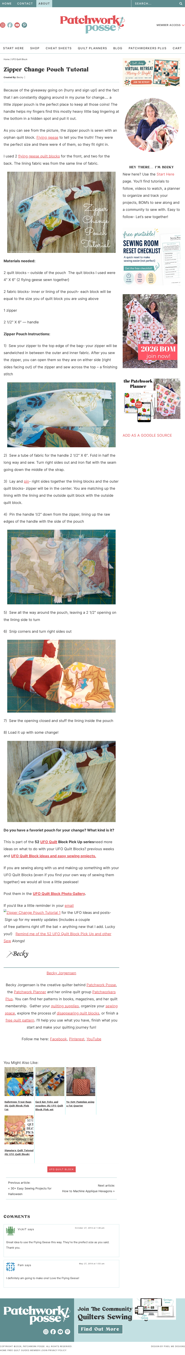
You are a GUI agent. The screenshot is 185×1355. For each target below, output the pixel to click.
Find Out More (100, 1329)
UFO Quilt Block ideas (30, 856)
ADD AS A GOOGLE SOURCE (147, 435)
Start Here (165, 174)
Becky (20, 77)
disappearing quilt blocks (78, 1013)
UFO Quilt (48, 842)
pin (26, 481)
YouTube (94, 1039)
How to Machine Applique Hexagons (87, 1191)
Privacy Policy (57, 1350)
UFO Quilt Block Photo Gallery (59, 893)
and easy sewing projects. (72, 856)
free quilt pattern (20, 1020)
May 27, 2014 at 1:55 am (92, 1263)
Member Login (39, 1350)
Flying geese (47, 137)
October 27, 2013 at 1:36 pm (90, 1228)
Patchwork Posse (92, 24)
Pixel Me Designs (174, 1346)
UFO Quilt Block (61, 1169)
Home (3, 1350)
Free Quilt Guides (18, 1350)
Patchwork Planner (30, 992)
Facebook (58, 1039)
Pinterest (76, 1039)
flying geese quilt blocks (39, 156)
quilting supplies (65, 1006)
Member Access (169, 25)
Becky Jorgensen (61, 973)
